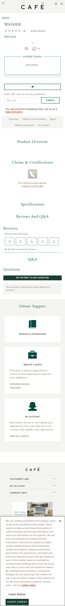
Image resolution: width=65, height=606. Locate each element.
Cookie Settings (17, 594)
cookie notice (28, 585)
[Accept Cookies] (60, 521)
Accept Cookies (17, 602)
